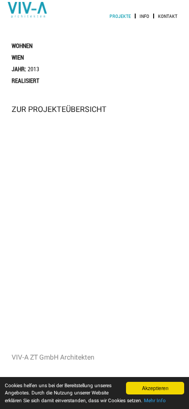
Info (144, 16)
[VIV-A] (27, 15)
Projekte (120, 16)
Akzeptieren (155, 388)
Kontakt (167, 16)
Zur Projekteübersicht (59, 109)
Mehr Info (155, 400)
